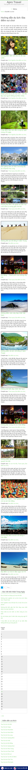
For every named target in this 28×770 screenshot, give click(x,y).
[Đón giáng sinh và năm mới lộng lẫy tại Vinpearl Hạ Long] (14, 147)
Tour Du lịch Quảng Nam (7, 746)
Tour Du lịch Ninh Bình (7, 732)
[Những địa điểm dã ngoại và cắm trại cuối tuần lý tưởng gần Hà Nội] (14, 185)
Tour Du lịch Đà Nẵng (7, 743)
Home (2, 11)
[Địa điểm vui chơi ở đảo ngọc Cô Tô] (14, 553)
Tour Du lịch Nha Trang (7, 748)
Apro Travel (14, 2)
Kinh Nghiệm (12, 60)
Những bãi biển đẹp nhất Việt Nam (13, 389)
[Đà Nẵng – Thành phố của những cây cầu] (14, 256)
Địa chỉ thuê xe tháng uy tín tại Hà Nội (11, 595)
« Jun (2, 716)
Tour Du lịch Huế (5, 740)
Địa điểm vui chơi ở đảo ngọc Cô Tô (13, 572)
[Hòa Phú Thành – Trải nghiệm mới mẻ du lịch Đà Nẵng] (14, 480)
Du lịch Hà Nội (13, 463)
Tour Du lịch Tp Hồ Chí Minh (8, 756)
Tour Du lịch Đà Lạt (6, 754)
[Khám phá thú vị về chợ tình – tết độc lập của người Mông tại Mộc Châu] (14, 75)
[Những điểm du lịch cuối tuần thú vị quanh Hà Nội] (14, 440)
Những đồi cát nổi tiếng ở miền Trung (14, 241)
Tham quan (11, 171)
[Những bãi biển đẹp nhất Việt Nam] (14, 370)
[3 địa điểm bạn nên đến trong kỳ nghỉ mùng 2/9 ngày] (14, 111)
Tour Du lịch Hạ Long (7, 735)
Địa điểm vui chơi (21, 60)
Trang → (8, 587)
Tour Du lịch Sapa (6, 727)
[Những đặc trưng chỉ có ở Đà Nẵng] (14, 406)
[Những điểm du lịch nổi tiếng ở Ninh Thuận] (14, 332)
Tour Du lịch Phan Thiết (7, 751)
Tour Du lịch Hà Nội (6, 724)
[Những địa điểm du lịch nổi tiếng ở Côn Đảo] (14, 516)
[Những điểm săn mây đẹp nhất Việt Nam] (14, 294)
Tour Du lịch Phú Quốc (7, 762)
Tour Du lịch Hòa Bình (7, 729)
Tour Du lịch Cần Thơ (7, 759)
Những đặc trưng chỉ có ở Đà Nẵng (13, 425)
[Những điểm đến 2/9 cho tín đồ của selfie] (14, 37)
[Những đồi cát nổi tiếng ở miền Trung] (14, 222)
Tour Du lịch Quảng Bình (7, 737)
